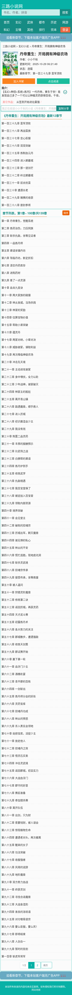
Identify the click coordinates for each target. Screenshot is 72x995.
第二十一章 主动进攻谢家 (16, 369)
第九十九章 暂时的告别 (14, 949)
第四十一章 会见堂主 (13, 518)
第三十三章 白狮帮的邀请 (16, 458)
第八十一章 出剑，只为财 (16, 815)
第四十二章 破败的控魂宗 (16, 525)
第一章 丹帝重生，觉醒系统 (17, 221)
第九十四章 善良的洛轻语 (16, 911)
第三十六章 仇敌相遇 (13, 481)
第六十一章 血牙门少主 (14, 666)
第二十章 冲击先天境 (13, 362)
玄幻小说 (23, 46)
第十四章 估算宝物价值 (14, 317)
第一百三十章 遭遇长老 (14, 190)
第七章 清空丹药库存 (13, 265)
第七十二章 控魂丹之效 (14, 748)
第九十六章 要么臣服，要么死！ (19, 926)
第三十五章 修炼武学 (13, 473)
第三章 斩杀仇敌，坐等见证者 (18, 235)
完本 (54, 29)
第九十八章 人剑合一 (13, 941)
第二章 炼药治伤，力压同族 (17, 228)
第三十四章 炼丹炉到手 (14, 466)
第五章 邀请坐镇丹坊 (13, 250)
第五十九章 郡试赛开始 (14, 651)
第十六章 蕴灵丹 (10, 332)
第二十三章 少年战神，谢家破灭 (19, 384)
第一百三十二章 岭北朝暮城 (17, 175)
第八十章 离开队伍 (12, 807)
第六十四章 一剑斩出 (13, 689)
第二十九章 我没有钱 (13, 429)
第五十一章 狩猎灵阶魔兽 (16, 592)
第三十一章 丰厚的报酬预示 (17, 443)
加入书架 (18, 81)
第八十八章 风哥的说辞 (14, 867)
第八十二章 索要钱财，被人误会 (19, 822)
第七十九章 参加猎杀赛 (14, 800)
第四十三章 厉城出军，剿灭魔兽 (19, 533)
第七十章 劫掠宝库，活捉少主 (18, 733)
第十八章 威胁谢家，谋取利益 (18, 347)
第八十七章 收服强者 (13, 859)
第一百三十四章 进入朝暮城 (17, 160)
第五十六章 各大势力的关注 (17, 629)
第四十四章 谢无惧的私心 (16, 540)
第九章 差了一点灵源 (13, 280)
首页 (7, 22)
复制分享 (64, 108)
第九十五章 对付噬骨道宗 (16, 919)
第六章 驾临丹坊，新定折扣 (17, 258)
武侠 (30, 22)
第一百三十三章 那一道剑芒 (17, 168)
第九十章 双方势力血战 (14, 882)
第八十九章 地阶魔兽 (13, 874)
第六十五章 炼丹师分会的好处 (18, 696)
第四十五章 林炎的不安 (14, 547)
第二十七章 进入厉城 (13, 414)
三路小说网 (12, 6)
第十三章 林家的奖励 (13, 310)
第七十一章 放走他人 (13, 741)
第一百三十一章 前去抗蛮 (16, 182)
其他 (30, 29)
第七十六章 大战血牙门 (14, 778)
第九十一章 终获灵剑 (13, 889)
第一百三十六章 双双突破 (16, 145)
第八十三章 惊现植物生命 (16, 830)
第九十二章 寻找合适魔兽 (16, 897)
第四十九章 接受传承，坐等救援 (19, 577)
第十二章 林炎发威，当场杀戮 (18, 302)
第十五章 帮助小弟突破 (14, 325)
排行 (42, 29)
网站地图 (36, 989)
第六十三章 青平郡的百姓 (16, 681)
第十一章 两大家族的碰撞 (16, 295)
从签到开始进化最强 (28, 102)
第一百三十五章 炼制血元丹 (17, 153)
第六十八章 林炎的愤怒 (14, 718)
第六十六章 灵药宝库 (13, 703)
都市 (42, 22)
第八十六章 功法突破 (13, 852)
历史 (54, 22)
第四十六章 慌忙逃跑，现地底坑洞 (21, 555)
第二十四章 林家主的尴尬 (16, 391)
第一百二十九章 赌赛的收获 (17, 197)
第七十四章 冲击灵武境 (14, 763)
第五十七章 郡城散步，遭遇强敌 (19, 637)
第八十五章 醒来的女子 (14, 845)
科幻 (7, 29)
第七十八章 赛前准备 (13, 793)
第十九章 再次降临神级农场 (17, 354)
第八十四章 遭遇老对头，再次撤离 (21, 837)
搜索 (65, 12)
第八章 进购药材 (10, 273)
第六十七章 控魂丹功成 (14, 711)
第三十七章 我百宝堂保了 (16, 488)
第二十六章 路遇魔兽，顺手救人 (19, 406)
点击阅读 (53, 81)
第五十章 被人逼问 (12, 585)
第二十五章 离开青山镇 (14, 399)
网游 (65, 22)
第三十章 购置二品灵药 (14, 436)
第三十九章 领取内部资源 (16, 503)
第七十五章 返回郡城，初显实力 (19, 770)
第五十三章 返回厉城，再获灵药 (19, 607)
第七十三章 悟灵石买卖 (14, 755)
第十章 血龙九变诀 (12, 287)
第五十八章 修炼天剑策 (14, 644)
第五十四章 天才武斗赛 (14, 614)
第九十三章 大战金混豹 (14, 904)
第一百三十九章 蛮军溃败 (47, 73)
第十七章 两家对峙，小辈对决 (18, 339)
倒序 (66, 213)
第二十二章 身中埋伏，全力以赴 (19, 377)
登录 (65, 29)
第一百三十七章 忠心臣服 (16, 138)
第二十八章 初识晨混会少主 (17, 421)
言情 (18, 29)
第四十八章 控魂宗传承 (14, 570)
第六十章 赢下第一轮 (13, 659)
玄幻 (18, 22)
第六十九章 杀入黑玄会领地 (17, 726)
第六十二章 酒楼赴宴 (13, 674)
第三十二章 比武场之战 (14, 451)
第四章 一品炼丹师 (12, 243)
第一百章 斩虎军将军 (13, 956)
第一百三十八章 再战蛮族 (16, 130)
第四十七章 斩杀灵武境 (14, 562)
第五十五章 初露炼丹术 (14, 622)
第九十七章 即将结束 (13, 934)
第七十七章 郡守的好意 (14, 785)
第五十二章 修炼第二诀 (14, 599)
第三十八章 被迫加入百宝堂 (17, 495)
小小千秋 (33, 59)
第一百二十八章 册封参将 (16, 205)
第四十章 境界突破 (12, 510)
